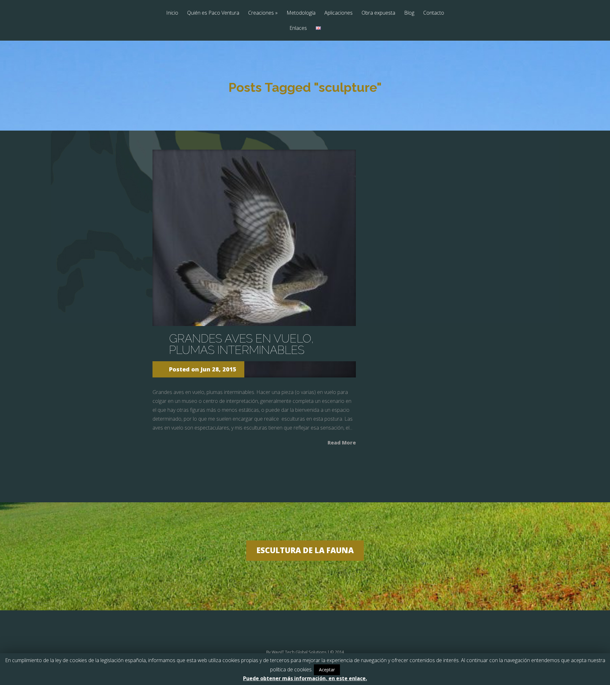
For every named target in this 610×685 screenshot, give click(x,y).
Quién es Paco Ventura (213, 13)
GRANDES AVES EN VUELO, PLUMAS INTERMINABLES (241, 344)
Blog (409, 13)
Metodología (301, 13)
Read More (342, 442)
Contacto (433, 13)
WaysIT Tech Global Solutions (299, 652)
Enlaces (298, 28)
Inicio (172, 13)
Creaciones (263, 13)
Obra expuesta (378, 13)
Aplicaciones (338, 13)
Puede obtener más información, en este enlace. (305, 678)
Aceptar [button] (327, 670)
